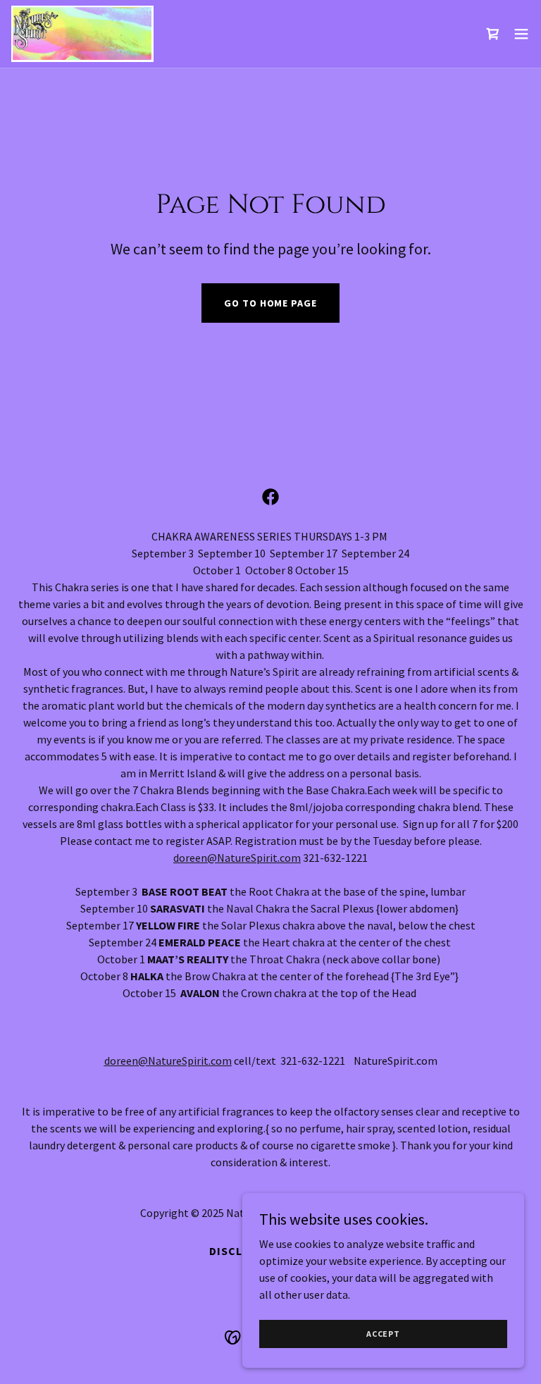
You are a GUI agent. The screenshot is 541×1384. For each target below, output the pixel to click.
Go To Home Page (270, 303)
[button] (521, 34)
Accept (383, 1333)
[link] (82, 34)
